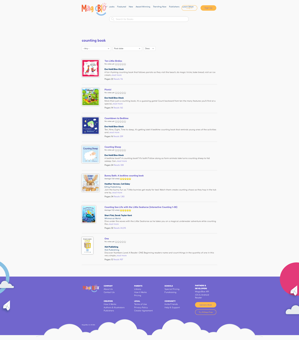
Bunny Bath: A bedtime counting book (124, 175)
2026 (93, 324)
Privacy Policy (141, 308)
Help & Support (172, 308)
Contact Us (109, 292)
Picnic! (108, 89)
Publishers (109, 311)
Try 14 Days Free (206, 312)
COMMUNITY (170, 301)
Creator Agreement (143, 311)
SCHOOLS (169, 286)
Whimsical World (113, 218)
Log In (189, 8)
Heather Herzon (112, 183)
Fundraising (170, 292)
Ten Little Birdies (113, 60)
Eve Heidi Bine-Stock (114, 69)
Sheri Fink (109, 215)
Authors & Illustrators (114, 308)
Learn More (171, 8)
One (107, 238)
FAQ (158, 8)
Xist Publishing (111, 246)
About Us (108, 289)
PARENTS (138, 286)
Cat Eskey (125, 183)
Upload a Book (206, 305)
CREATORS (108, 301)
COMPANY (108, 286)
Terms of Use (140, 304)
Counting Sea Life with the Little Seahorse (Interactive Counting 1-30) (141, 207)
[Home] (96, 9)
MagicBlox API (202, 292)
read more (117, 75)
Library (147, 8)
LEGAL (137, 301)
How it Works (140, 292)
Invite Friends (171, 304)
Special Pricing (172, 289)
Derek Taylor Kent (123, 215)
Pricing (137, 295)
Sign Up (208, 8)
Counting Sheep (113, 146)
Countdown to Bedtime (116, 118)
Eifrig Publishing (113, 187)
